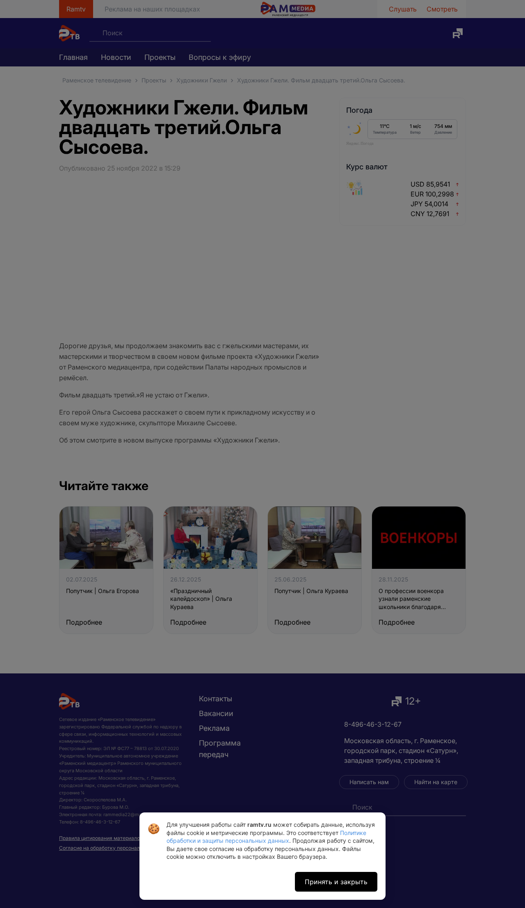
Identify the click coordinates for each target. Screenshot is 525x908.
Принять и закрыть (336, 882)
